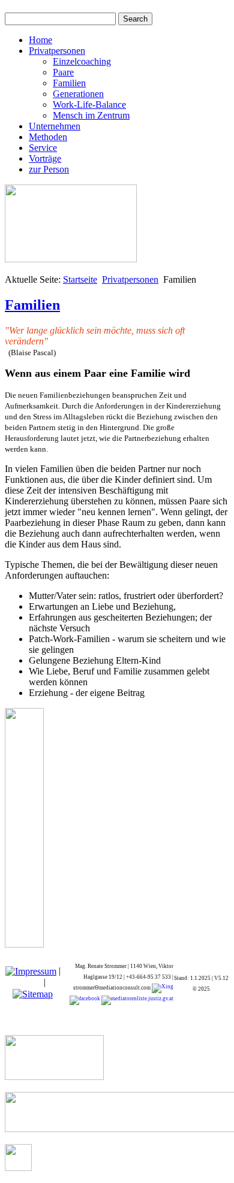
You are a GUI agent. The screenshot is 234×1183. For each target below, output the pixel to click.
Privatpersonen (57, 51)
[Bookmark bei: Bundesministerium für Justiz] (136, 1000)
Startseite (80, 279)
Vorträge (45, 158)
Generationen (78, 94)
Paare (63, 72)
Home (40, 40)
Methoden (48, 137)
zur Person (49, 169)
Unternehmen (54, 126)
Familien (69, 83)
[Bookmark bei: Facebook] (85, 1000)
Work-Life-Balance (89, 104)
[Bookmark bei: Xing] (162, 988)
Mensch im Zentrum (91, 115)
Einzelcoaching (82, 61)
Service (43, 148)
